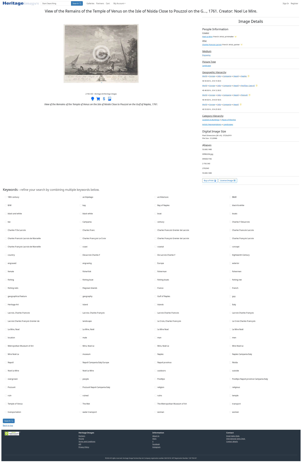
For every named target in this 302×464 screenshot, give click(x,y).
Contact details (232, 441)
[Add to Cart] (98, 98)
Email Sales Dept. (233, 436)
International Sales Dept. (235, 439)
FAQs (154, 439)
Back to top (8, 425)
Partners (100, 3)
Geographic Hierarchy (214, 72)
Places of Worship (228, 120)
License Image (226, 180)
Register (294, 3)
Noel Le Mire (207, 36)
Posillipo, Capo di (248, 85)
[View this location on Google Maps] (248, 76)
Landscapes (228, 124)
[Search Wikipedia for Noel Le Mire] (235, 36)
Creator (205, 33)
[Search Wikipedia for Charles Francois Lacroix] (241, 44)
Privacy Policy (84, 447)
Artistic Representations (211, 124)
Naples (244, 76)
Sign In (286, 3)
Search (76, 3)
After (204, 41)
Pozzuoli (244, 95)
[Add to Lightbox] (92, 98)
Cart (108, 3)
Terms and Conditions (87, 441)
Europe (212, 76)
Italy (219, 76)
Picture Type (209, 61)
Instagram (156, 447)
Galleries (90, 3)
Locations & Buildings (210, 120)
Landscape (206, 65)
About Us (155, 436)
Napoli (236, 76)
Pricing (81, 439)
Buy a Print (209, 180)
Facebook (156, 444)
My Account (118, 3)
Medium (206, 51)
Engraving (206, 55)
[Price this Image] (104, 98)
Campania (227, 76)
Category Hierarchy (212, 115)
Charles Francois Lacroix (211, 44)
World (204, 76)
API (80, 444)
